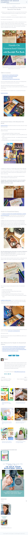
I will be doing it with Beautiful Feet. (14, 330)
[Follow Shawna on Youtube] (8, 374)
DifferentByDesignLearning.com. (19, 371)
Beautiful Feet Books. (4, 93)
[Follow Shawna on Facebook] (5, 374)
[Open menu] (26, 2)
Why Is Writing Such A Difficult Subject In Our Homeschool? (6, 379)
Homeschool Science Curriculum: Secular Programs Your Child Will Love (7, 422)
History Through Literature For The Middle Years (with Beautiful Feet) (14, 346)
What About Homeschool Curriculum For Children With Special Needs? (14, 349)
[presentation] (7, 394)
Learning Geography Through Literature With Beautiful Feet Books (13, 348)
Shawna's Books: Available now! (6, 527)
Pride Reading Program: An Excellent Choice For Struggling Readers (6, 403)
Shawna (6, 359)
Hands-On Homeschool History (7, 77)
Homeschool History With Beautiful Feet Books (10, 75)
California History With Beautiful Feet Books (9, 76)
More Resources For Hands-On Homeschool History (11, 79)
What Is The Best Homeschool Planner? (22, 379)
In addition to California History (6, 300)
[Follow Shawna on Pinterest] (10, 374)
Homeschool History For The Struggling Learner (10, 350)
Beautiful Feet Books (4, 125)
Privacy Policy (23, 533)
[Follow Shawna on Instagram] (6, 374)
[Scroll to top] (26, 534)
